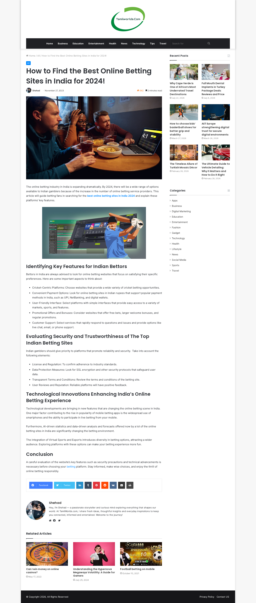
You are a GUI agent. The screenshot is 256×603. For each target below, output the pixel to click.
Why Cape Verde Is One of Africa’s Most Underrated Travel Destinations (183, 89)
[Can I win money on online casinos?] (47, 554)
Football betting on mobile (137, 569)
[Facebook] (55, 520)
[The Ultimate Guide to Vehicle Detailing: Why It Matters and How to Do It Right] (216, 152)
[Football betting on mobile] (141, 554)
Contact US (223, 596)
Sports (175, 265)
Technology (138, 43)
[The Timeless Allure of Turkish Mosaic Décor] (184, 152)
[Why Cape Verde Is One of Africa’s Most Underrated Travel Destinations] (184, 72)
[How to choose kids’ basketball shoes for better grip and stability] (184, 112)
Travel (163, 43)
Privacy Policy (207, 596)
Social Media (179, 259)
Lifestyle (176, 249)
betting (71, 466)
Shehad (36, 90)
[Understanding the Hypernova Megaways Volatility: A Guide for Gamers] (94, 554)
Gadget (176, 232)
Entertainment (96, 43)
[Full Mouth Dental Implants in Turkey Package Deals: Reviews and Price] (216, 72)
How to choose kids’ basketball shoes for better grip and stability (183, 129)
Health (112, 43)
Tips (152, 43)
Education (78, 43)
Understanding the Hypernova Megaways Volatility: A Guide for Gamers (94, 572)
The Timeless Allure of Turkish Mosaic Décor (183, 165)
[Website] (51, 520)
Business (63, 43)
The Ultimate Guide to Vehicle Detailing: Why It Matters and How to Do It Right (216, 169)
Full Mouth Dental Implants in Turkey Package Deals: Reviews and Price (213, 89)
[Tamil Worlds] (128, 19)
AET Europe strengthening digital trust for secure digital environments (215, 129)
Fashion (176, 227)
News (124, 43)
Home (49, 43)
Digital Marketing (181, 211)
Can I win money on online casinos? (42, 570)
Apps (174, 200)
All (38, 55)
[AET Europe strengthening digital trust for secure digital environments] (216, 112)
